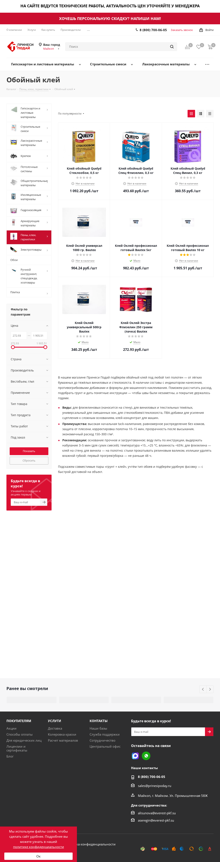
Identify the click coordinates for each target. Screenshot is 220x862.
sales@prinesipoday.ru (154, 786)
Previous (203, 689)
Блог (10, 756)
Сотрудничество (102, 740)
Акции (11, 728)
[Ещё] (207, 64)
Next (210, 689)
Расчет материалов (63, 740)
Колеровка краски (62, 734)
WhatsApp (146, 756)
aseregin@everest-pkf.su (156, 820)
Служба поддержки (105, 734)
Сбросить (29, 460)
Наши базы (98, 728)
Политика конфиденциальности (90, 844)
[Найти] (172, 46)
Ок (38, 856)
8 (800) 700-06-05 (153, 30)
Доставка (55, 728)
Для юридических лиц (23, 740)
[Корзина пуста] (210, 46)
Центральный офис (105, 746)
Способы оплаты (19, 734)
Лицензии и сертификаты (16, 748)
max (135, 756)
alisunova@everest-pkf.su (157, 813)
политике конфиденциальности (38, 847)
